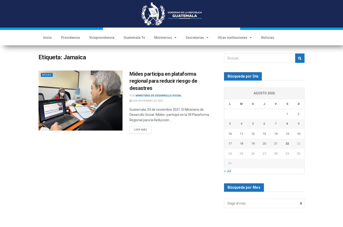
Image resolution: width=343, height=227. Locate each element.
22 (287, 143)
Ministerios (163, 37)
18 (241, 143)
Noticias (267, 37)
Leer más (140, 129)
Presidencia (70, 37)
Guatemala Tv (134, 37)
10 (230, 133)
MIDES (46, 74)
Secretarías (195, 37)
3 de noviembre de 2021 (147, 100)
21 (275, 143)
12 (253, 133)
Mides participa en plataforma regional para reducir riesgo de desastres (163, 81)
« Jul (227, 171)
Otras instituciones (232, 37)
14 (275, 133)
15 (287, 133)
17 (230, 143)
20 (264, 143)
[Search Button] (299, 58)
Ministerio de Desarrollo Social (159, 95)
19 (253, 143)
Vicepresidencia (101, 37)
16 (298, 133)
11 (241, 133)
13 (264, 133)
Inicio (47, 37)
